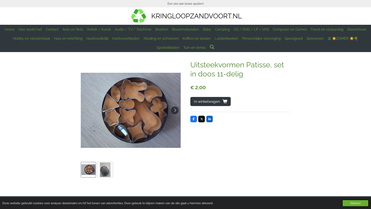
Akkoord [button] (355, 203)
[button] (88, 169)
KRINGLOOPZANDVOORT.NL (196, 16)
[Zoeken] (212, 47)
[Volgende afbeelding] (175, 110)
